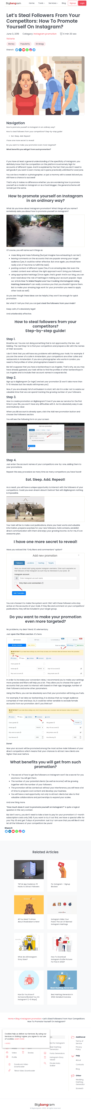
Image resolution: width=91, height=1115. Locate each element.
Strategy (40, 44)
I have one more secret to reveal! (20, 140)
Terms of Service (79, 1042)
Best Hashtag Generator (55, 1048)
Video (14, 1053)
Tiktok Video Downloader (24, 1071)
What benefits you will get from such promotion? (28, 149)
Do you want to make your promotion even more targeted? (31, 145)
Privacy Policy (79, 1048)
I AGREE (7, 1043)
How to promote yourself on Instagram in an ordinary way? (30, 127)
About (78, 1060)
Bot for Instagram (57, 1043)
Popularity (25, 44)
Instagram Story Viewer (56, 1058)
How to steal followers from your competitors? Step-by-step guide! (34, 131)
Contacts (80, 1064)
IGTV (30, 1048)
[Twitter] (16, 49)
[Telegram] (33, 49)
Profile (14, 1057)
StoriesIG (79, 1088)
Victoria (10, 38)
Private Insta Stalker (55, 1064)
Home (31, 3)
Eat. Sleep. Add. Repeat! (20, 136)
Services (53, 3)
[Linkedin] (20, 49)
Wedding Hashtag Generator (80, 1082)
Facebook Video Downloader (21, 1065)
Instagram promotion (45, 33)
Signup (73, 3)
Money (11, 44)
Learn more (19, 1039)
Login (82, 3)
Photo (14, 1048)
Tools (41, 3)
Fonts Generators (57, 1053)
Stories (31, 1053)
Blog (64, 3)
